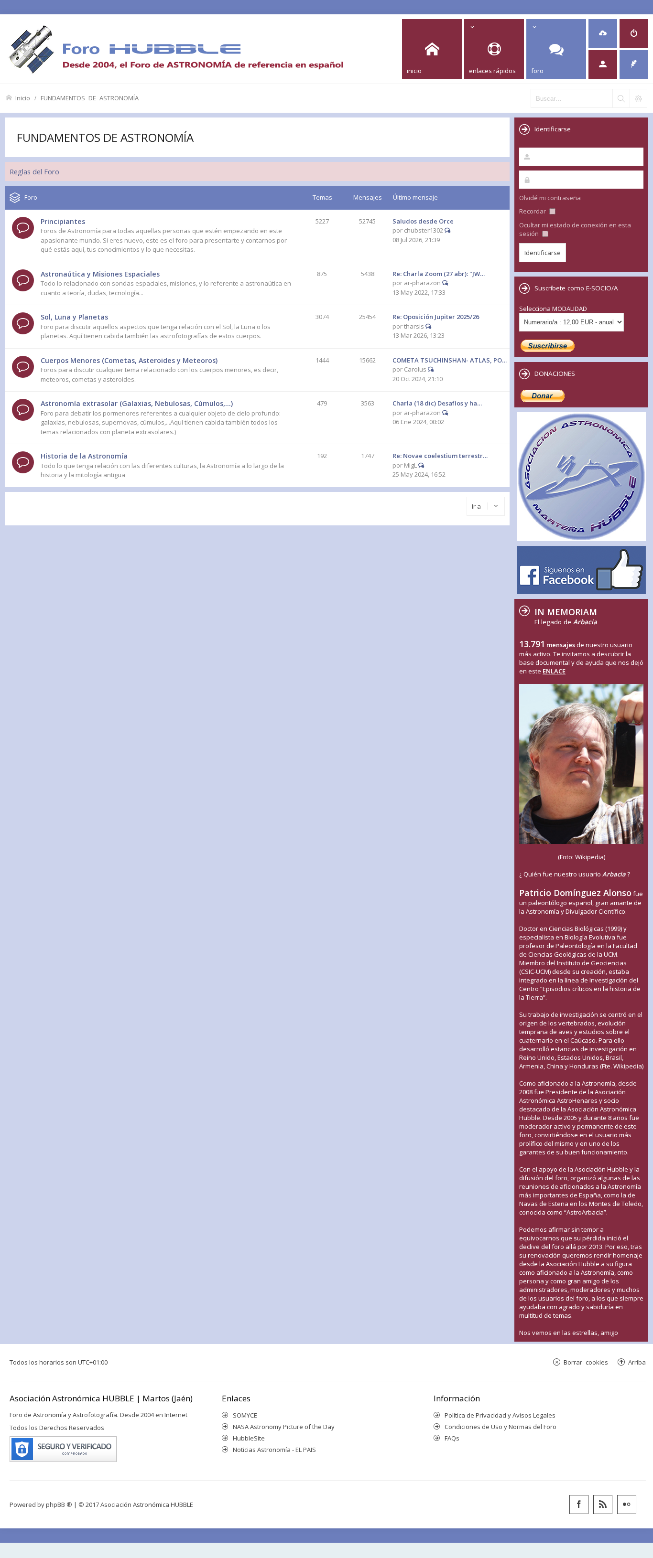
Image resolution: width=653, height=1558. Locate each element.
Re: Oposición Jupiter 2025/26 (435, 316)
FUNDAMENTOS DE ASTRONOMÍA (90, 98)
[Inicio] (176, 49)
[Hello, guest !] (602, 64)
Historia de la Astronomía (84, 455)
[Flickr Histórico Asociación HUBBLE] (626, 1504)
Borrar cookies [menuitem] (586, 1362)
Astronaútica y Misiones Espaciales (100, 273)
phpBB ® (59, 1504)
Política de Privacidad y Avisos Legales (500, 1415)
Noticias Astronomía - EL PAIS (274, 1449)
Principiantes (63, 221)
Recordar (533, 211)
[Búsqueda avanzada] (638, 98)
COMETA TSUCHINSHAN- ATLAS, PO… (449, 360)
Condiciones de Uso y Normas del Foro (500, 1426)
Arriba (637, 1362)
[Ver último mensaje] (447, 230)
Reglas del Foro (34, 171)
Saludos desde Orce (423, 221)
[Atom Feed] (602, 1504)
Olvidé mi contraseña (550, 197)
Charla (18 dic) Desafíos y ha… (437, 403)
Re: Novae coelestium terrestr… (440, 455)
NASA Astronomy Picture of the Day (284, 1426)
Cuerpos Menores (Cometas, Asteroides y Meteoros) (129, 360)
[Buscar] (621, 98)
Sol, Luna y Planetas (74, 316)
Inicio (22, 98)
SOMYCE (245, 1415)
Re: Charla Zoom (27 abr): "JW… (438, 273)
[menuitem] (602, 33)
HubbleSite (249, 1438)
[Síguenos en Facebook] (578, 1504)
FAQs (452, 1438)
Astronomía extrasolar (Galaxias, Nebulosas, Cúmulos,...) (137, 403)
